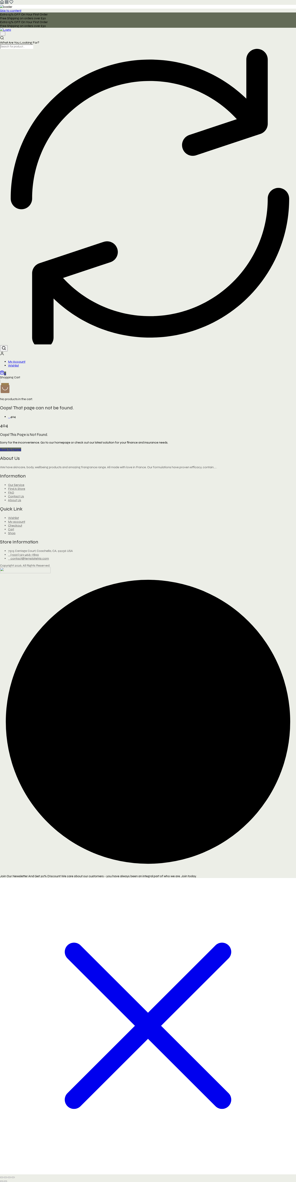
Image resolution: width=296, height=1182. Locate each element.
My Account (16, 362)
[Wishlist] (11, 3)
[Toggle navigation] (2, 34)
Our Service (16, 485)
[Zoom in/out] (1, 1177)
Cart (11, 529)
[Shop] (7, 3)
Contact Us (16, 496)
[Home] (2, 3)
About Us (14, 500)
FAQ (11, 492)
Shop (12, 533)
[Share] (9, 1177)
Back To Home (10, 449)
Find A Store (16, 489)
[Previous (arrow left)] (1, 1181)
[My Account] (2, 354)
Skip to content (10, 10)
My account (16, 522)
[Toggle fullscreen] (5, 1177)
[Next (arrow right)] (5, 1181)
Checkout (15, 525)
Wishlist (13, 365)
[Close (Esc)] (13, 1177)
